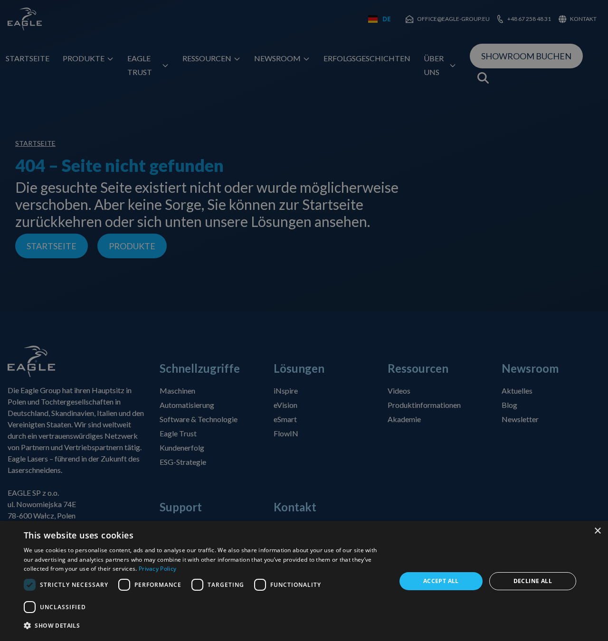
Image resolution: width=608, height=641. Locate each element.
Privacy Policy (157, 569)
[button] (204, 626)
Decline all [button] (532, 581)
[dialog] (304, 581)
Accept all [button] (441, 581)
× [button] (597, 531)
